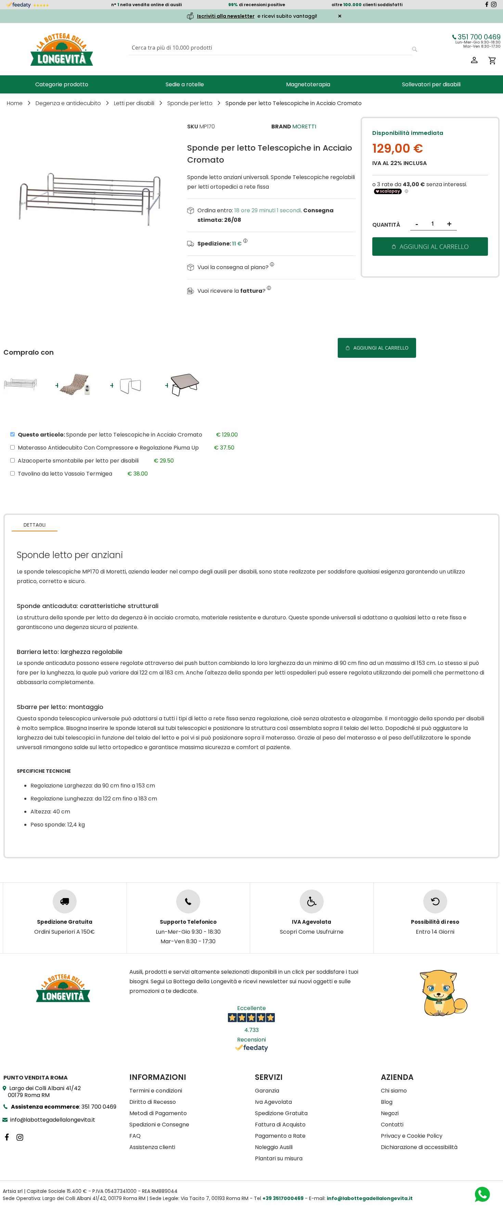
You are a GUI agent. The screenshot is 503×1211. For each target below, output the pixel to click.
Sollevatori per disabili (431, 84)
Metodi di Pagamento (158, 1113)
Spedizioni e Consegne (159, 1124)
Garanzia (267, 1091)
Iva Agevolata (273, 1102)
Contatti (392, 1124)
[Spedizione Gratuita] (65, 901)
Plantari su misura (278, 1158)
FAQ (135, 1136)
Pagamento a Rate (280, 1136)
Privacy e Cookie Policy (411, 1136)
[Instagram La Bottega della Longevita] (494, 5)
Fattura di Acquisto (280, 1124)
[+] (23, 400)
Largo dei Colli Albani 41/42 (44, 1091)
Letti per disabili (135, 103)
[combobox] (270, 47)
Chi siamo (394, 1091)
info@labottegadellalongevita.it (52, 1120)
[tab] (34, 524)
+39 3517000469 (283, 1198)
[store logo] (61, 49)
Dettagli (35, 524)
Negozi (390, 1113)
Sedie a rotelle (185, 84)
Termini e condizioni (155, 1091)
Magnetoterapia (308, 84)
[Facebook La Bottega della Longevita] (486, 5)
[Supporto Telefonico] (188, 901)
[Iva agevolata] (312, 901)
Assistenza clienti (152, 1147)
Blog (386, 1102)
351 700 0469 (479, 37)
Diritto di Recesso (152, 1102)
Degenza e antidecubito (69, 103)
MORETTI (304, 126)
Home (15, 103)
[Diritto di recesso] (435, 901)
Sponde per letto (190, 103)
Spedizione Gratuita (281, 1113)
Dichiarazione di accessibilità (419, 1147)
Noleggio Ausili (274, 1147)
